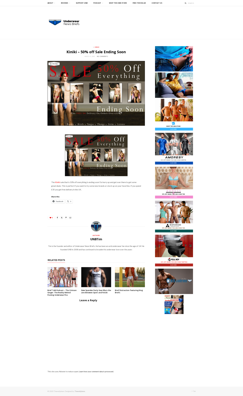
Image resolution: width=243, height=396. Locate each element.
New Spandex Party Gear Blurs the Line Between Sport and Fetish (96, 291)
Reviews (64, 3)
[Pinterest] (66, 217)
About (50, 3)
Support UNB (82, 3)
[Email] (70, 217)
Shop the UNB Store (118, 3)
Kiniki (97, 47)
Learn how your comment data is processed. (96, 371)
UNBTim (96, 239)
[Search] (185, 3)
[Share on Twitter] (62, 217)
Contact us (157, 3)
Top (194, 391)
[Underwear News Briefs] (66, 22)
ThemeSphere (80, 391)
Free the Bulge (139, 3)
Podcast (97, 3)
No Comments (102, 56)
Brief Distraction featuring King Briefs (129, 291)
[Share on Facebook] (57, 217)
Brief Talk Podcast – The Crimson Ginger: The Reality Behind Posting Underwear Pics (62, 292)
